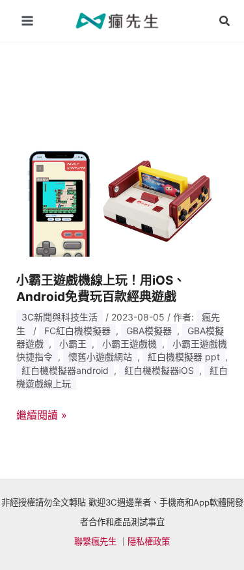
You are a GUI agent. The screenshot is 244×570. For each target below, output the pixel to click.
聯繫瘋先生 (95, 541)
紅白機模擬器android (65, 370)
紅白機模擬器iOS (159, 370)
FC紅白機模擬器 (77, 330)
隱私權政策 (149, 541)
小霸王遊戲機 (129, 343)
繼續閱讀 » (41, 415)
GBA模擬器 (149, 330)
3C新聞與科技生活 (59, 316)
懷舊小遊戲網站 (100, 356)
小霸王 (73, 343)
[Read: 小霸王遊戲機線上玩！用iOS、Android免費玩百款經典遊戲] (122, 196)
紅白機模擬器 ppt (184, 356)
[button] (225, 21)
